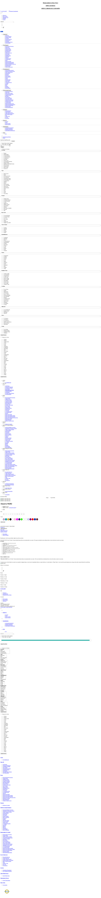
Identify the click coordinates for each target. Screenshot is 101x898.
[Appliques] (3, 676)
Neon (5, 230)
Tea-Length (6, 283)
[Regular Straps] (3, 708)
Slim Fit (5, 313)
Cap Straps (6, 329)
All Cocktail (7, 389)
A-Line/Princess (7, 309)
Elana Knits (7, 431)
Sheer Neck (6, 301)
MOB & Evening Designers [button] (8, 425)
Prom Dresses (6, 165)
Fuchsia (5, 359)
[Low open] (4, 668)
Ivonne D (7, 435)
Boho (5, 174)
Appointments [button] (5, 620)
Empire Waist (6, 310)
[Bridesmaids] (5, 651)
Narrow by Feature (5, 149)
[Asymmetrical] (3, 687)
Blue (5, 349)
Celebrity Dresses (7, 199)
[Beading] (3, 677)
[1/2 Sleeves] (4, 702)
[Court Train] (3, 689)
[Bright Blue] (13, 519)
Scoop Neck (6, 299)
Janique (6, 436)
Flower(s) (6, 244)
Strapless (5, 302)
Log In (4, 19)
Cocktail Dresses (7, 156)
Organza (5, 262)
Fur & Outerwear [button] (6, 469)
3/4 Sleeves (6, 319)
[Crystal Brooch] (3, 679)
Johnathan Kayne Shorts (9, 461)
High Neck (6, 291)
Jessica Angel (7, 407)
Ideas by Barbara (8, 434)
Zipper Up (6, 221)
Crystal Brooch (7, 241)
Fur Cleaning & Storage (9, 484)
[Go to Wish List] (2, 12)
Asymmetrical (6, 274)
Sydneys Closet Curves (9, 420)
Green (5, 342)
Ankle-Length (6, 273)
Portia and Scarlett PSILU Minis (11, 465)
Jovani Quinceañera (8, 491)
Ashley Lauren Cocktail (9, 452)
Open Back (6, 205)
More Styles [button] (5, 492)
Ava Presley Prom (8, 400)
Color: (1, 516)
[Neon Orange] (24, 519)
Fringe (5, 245)
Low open (6, 219)
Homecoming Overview (9, 450)
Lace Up (5, 217)
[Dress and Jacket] (4, 657)
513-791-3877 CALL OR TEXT (6, 607)
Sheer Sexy (6, 186)
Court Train (6, 277)
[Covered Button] (4, 665)
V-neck (5, 304)
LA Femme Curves (8, 411)
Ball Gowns (6, 173)
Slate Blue (6, 348)
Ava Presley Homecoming (10, 453)
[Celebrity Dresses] (4, 661)
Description (5, 534)
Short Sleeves (6, 323)
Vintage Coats (7, 478)
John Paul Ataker (8, 437)
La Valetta (7, 442)
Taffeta (5, 267)
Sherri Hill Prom (8, 419)
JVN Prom (7, 410)
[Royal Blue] (35, 519)
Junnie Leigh (7, 440)
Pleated (5, 206)
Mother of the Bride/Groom (9, 163)
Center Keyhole (7, 201)
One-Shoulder (6, 296)
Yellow (5, 339)
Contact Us (2, 527)
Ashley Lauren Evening (9, 429)
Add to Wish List (4, 528)
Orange (5, 364)
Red (5, 362)
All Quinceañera (8, 394)
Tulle (5, 268)
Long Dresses (6, 180)
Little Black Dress (7, 178)
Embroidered (6, 242)
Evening (5, 159)
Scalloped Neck (7, 298)
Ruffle (5, 248)
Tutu (5, 192)
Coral (5, 365)
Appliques (6, 237)
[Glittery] (2, 671)
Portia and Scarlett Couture (10, 415)
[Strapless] (3, 710)
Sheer (5, 220)
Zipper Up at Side (7, 222)
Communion (6, 158)
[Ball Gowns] (4, 655)
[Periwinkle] (28, 519)
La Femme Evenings (9, 441)
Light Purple (6, 354)
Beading (5, 238)
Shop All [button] (4, 383)
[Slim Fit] (3, 700)
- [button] (3, 384)
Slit (4, 210)
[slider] (91, 640)
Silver (5, 373)
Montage (6, 445)
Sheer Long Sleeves (7, 321)
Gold (5, 368)
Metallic (5, 228)
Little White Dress (7, 179)
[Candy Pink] (15, 519)
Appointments (5, 593)
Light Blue (6, 347)
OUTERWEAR (8, 382)
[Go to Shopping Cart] (0, 12)
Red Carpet (6, 167)
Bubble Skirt (6, 198)
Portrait (5, 297)
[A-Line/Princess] (3, 697)
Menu (2, 31)
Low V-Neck (6, 294)
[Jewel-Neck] (3, 695)
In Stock (14, 507)
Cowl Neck (6, 289)
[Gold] (8, 519)
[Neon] (2, 673)
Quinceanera (6, 166)
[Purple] (30, 519)
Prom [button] (4, 395)
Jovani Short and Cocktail (10, 460)
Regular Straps (6, 330)
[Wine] (37, 519)
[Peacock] (6, 519)
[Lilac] (4, 519)
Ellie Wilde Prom (8, 402)
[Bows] (3, 678)
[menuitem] (52, 15)
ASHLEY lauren (8, 399)
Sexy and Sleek (7, 185)
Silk (4, 266)
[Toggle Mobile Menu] (0, 608)
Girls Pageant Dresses (8, 161)
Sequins (5, 250)
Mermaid (5, 312)
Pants (5, 183)
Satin (5, 263)
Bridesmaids (6, 154)
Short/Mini (6, 280)
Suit (4, 190)
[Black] (10, 519)
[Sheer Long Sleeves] (4, 705)
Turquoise (6, 346)
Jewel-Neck (6, 292)
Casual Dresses (7, 155)
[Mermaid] (3, 699)
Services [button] (4, 481)
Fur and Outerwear (8, 471)
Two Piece (6, 193)
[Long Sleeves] (4, 704)
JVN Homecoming (8, 462)
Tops (5, 191)
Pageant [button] (4, 421)
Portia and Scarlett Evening (10, 416)
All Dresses (7, 385)
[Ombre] (2, 674)
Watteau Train (6, 284)
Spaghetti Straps (7, 331)
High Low (6, 203)
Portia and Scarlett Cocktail (10, 464)
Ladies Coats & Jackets (9, 474)
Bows (5, 239)
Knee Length (6, 279)
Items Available (5, 535)
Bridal (5, 153)
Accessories (7, 494)
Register (4, 18)
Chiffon (5, 256)
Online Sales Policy (4, 530)
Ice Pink (5, 355)
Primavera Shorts (8, 467)
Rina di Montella (8, 447)
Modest (5, 181)
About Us (4, 592)
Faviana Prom (7, 403)
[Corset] (4, 663)
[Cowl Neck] (3, 692)
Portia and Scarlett (8, 414)
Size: (1, 511)
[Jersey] (3, 684)
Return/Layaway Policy (7, 594)
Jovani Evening (8, 439)
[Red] (33, 519)
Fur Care (6, 479)
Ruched (5, 209)
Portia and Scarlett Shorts (9, 466)
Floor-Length (6, 278)
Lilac (5, 353)
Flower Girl (6, 160)
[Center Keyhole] (4, 662)
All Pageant (7, 392)
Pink (5, 357)
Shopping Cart (5, 17)
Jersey (5, 259)
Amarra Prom (7, 398)
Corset (5, 202)
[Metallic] (2, 672)
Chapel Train (6, 276)
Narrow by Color (5, 337)
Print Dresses (6, 184)
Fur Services (7, 480)
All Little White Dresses (9, 393)
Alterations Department (9, 483)
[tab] (52, 381)
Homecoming (6, 162)
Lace (5, 247)
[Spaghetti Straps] (3, 709)
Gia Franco (7, 432)
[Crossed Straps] (4, 666)
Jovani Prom (7, 409)
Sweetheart (6, 303)
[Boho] (4, 656)
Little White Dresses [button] (6, 485)
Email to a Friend (3, 531)
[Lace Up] (4, 667)
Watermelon (6, 360)
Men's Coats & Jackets (9, 476)
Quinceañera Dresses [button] (7, 489)
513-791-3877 (4, 11)
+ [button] (3, 381)
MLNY (6, 444)
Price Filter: (4, 144)
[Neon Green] (22, 519)
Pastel (5, 232)
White (5, 374)
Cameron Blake (8, 430)
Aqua (5, 345)
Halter (5, 290)
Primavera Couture (8, 418)
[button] (5, 34)
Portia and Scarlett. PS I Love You (11, 417)
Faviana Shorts (8, 457)
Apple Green (6, 341)
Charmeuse (6, 255)
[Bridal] (5, 650)
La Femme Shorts (8, 463)
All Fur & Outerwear (9, 386)
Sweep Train (6, 281)
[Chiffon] (3, 682)
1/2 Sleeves (6, 318)
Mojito (5, 340)
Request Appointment (14, 11)
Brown (5, 369)
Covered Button (7, 215)
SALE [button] (4, 380)
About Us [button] (5, 612)
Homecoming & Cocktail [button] (7, 448)
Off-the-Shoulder (7, 295)
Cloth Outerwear (8, 473)
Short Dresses (6, 187)
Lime (5, 344)
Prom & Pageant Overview (10, 397)
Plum (5, 361)
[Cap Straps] (3, 707)
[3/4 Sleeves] (4, 703)
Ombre (5, 231)
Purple (5, 352)
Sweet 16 (5, 168)
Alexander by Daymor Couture (11, 428)
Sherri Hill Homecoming (9, 468)
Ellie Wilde (7, 456)
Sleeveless (6, 324)
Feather (5, 243)
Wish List (4, 15)
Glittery (5, 227)
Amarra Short (7, 451)
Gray (5, 372)
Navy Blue (6, 351)
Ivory (5, 366)
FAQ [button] (4, 629)
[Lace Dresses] (4, 658)
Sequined (5, 265)
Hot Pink (5, 358)
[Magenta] (17, 519)
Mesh (5, 261)
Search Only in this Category (7, 143)
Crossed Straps (6, 216)
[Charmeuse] (3, 681)
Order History (5, 599)
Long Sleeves (6, 320)
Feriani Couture (8, 433)
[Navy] (19, 519)
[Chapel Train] (3, 688)
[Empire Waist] (3, 698)
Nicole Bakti (7, 446)
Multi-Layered (6, 204)
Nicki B (6, 413)
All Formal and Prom (9, 390)
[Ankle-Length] (3, 686)
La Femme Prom (8, 412)
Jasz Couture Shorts (8, 458)
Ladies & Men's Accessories (10, 475)
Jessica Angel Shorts (9, 459)
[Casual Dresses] (5, 652)
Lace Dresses (6, 177)
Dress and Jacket (7, 176)
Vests (6, 477)
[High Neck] (3, 694)
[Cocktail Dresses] (5, 653)
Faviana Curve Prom (9, 405)
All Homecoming (8, 391)
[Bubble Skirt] (4, 660)
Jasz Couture (7, 406)
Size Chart (2, 529)
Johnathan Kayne (8, 408)
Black (5, 371)
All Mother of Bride (9, 388)
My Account (5, 16)
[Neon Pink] (26, 519)
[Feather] (3, 683)
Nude (5, 367)
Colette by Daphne (8, 401)
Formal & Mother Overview (10, 427)
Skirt (5, 188)
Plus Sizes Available (7, 208)
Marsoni (6, 443)
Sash (5, 249)
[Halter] (3, 693)
